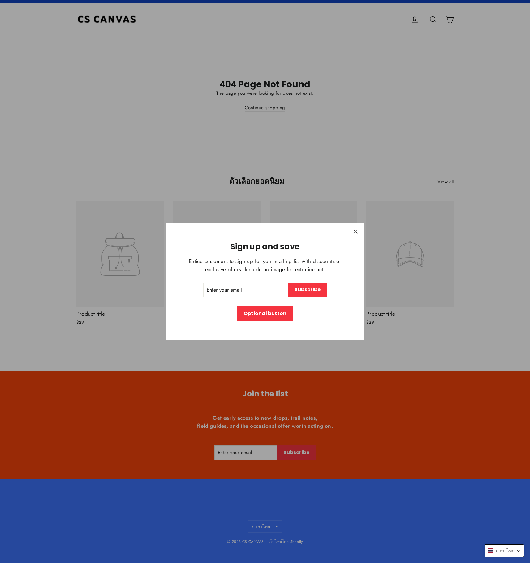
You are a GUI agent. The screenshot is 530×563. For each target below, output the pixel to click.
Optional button (265, 313)
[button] (504, 551)
